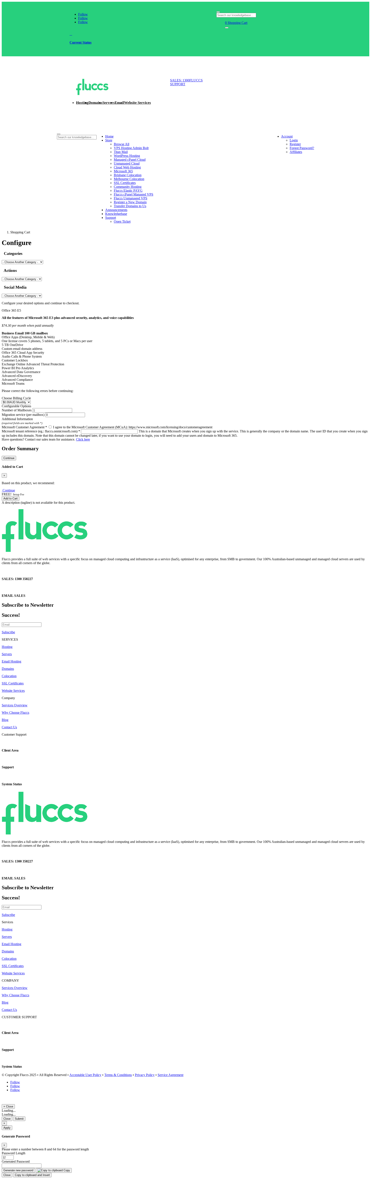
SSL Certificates (125, 183)
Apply (7, 1127)
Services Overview (14, 705)
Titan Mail (121, 152)
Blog (5, 720)
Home (109, 136)
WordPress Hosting (127, 156)
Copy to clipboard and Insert (32, 1175)
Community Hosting (127, 186)
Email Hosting (11, 661)
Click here (83, 439)
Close (7, 1118)
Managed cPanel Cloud (130, 159)
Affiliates (296, 152)
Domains (95, 103)
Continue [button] (9, 490)
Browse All (121, 144)
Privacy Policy (145, 1075)
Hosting (82, 103)
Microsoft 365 (123, 171)
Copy (66, 1170)
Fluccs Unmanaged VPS (130, 198)
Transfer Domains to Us (130, 206)
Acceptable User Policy (85, 1075)
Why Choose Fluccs (15, 712)
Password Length (13, 1153)
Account (287, 136)
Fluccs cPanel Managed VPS (133, 194)
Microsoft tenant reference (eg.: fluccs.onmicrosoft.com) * (41, 431)
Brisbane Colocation (127, 175)
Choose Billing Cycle (16, 398)
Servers (108, 103)
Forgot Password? (302, 148)
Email (119, 103)
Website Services (137, 103)
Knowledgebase (116, 214)
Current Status (80, 42)
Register (295, 144)
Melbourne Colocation (129, 179)
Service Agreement (170, 1075)
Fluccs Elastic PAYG (128, 190)
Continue (8, 458)
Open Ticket (122, 221)
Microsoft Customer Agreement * (24, 427)
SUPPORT (177, 84)
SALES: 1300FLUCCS (186, 80)
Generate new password (18, 1170)
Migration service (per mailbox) (23, 414)
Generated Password (16, 1161)
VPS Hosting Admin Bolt (131, 148)
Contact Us (9, 727)
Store (108, 140)
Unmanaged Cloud (127, 163)
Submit (19, 1118)
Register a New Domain (130, 202)
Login (294, 140)
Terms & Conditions (118, 1075)
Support (110, 217)
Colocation (9, 676)
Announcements (116, 210)
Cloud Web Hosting (127, 167)
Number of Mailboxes (17, 410)
